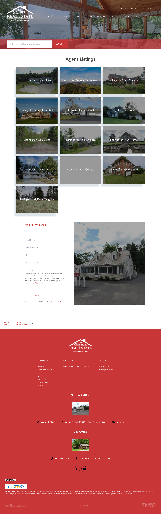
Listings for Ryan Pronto (124, 140)
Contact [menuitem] (149, 16)
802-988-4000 (61, 459)
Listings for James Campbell (37, 110)
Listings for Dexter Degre (124, 169)
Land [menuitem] (39, 376)
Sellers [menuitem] (88, 16)
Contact (120, 422)
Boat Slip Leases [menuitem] (43, 382)
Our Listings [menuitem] (63, 16)
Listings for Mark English (80, 140)
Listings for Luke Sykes (37, 140)
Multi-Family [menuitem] (42, 379)
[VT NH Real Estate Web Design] (149, 506)
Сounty (6, 324)
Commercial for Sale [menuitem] (45, 370)
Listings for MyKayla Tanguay (37, 199)
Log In (125, 9)
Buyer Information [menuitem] (105, 366)
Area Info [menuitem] (101, 16)
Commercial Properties (23, 324)
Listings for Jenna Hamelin (80, 110)
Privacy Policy (39, 283)
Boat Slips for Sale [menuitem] (44, 385)
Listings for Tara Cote (37, 169)
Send (36, 296)
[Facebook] (77, 469)
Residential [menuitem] (41, 366)
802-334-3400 (148, 9)
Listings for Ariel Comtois (80, 169)
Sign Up (134, 9)
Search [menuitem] (51, 16)
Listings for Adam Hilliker (37, 80)
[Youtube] (84, 469)
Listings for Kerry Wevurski (124, 110)
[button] (60, 44)
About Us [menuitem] (115, 16)
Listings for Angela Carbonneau (80, 80)
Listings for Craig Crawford (124, 80)
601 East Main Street (84, 422)
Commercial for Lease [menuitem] (45, 373)
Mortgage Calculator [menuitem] (106, 370)
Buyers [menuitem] (77, 16)
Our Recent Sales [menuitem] (132, 16)
